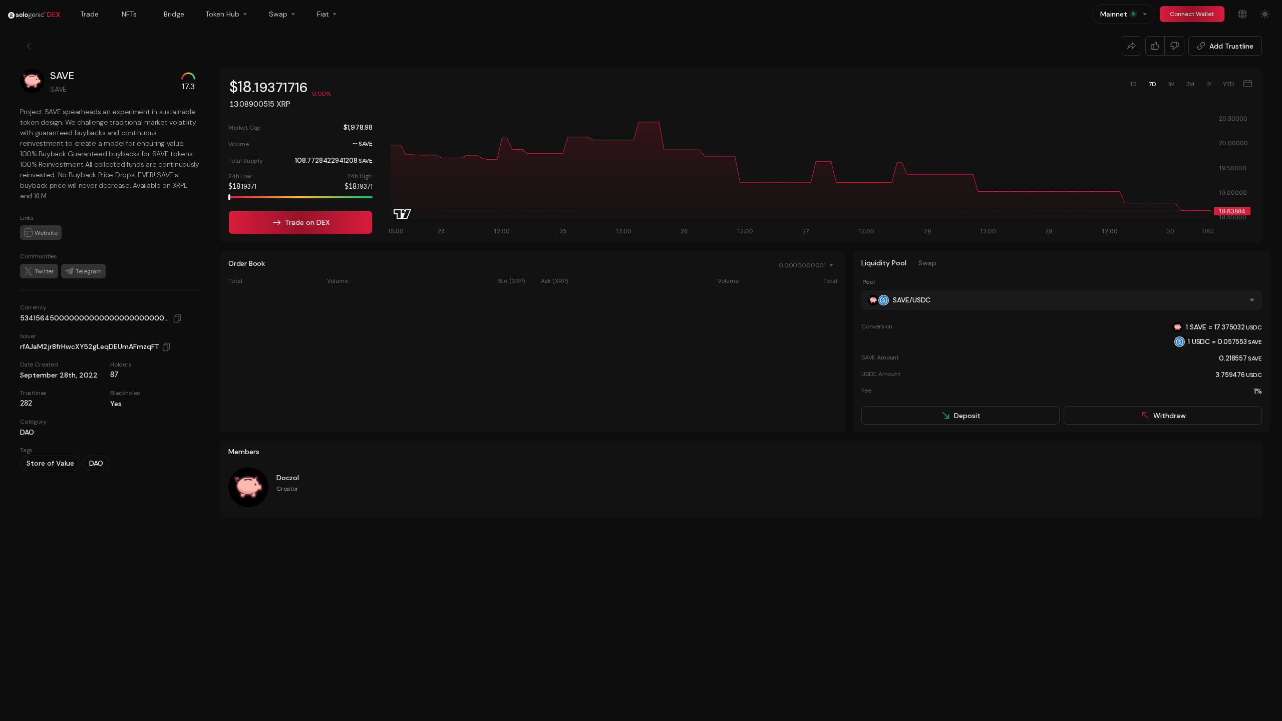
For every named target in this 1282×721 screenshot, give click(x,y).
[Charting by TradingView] (402, 214)
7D (1152, 84)
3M (1190, 84)
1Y (1209, 84)
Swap (927, 262)
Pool (868, 282)
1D (1133, 84)
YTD (1228, 84)
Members (243, 451)
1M (1171, 84)
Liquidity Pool (883, 262)
